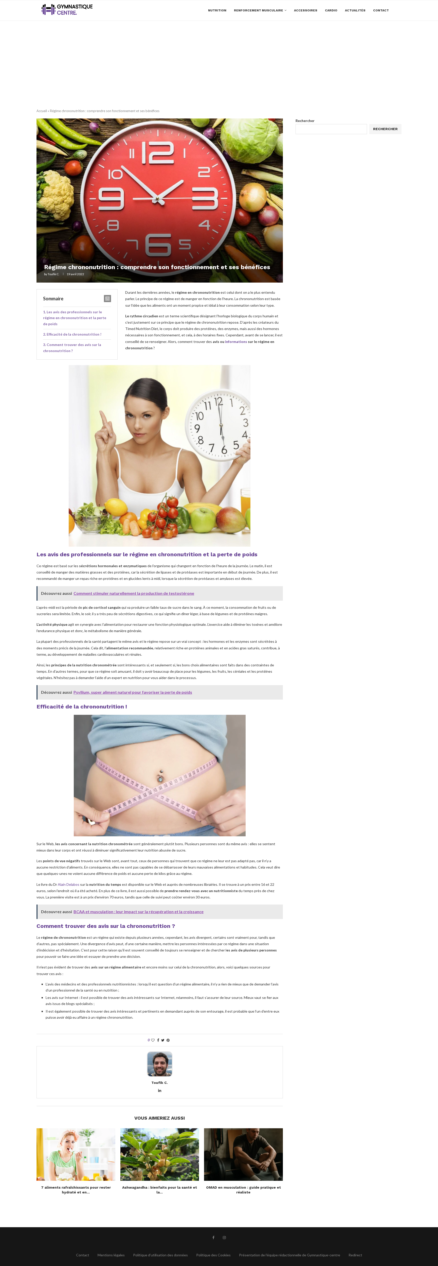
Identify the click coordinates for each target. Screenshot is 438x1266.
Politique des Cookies (213, 1255)
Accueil (41, 111)
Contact (381, 10)
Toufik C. (53, 274)
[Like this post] (153, 1040)
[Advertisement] (219, 58)
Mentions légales (111, 1255)
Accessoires (305, 10)
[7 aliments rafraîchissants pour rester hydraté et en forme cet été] (75, 1154)
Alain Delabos (68, 884)
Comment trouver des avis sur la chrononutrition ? (72, 347)
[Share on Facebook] (158, 1040)
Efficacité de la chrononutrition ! (74, 334)
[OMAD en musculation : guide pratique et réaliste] (243, 1154)
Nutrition (217, 10)
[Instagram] (224, 1237)
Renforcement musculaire (258, 10)
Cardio (331, 10)
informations (236, 341)
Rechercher (305, 120)
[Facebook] (213, 1237)
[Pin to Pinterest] (168, 1040)
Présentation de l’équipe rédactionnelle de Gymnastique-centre (289, 1255)
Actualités (355, 10)
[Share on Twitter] (163, 1040)
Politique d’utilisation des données (160, 1255)
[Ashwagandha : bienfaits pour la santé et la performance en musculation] (159, 1154)
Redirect (355, 1255)
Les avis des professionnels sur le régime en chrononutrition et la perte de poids (74, 318)
